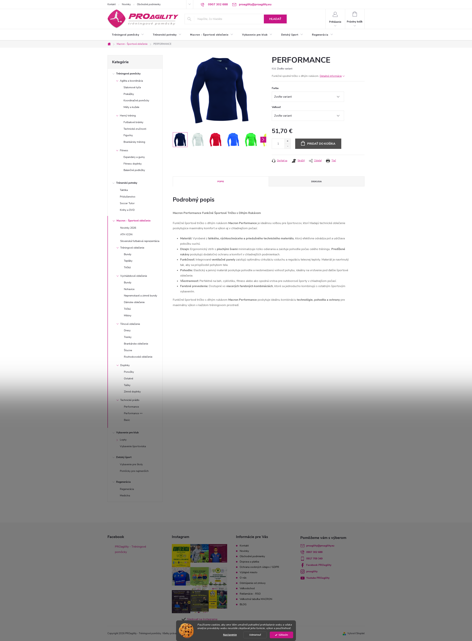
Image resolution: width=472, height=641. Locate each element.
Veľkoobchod (247, 588)
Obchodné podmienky (149, 4)
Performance (131, 406)
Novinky (126, 4)
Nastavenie (230, 635)
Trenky (127, 337)
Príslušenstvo (127, 196)
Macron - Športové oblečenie (133, 220)
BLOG (243, 604)
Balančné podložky (134, 170)
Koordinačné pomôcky (136, 100)
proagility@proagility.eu (320, 545)
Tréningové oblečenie (132, 247)
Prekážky (129, 94)
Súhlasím (283, 635)
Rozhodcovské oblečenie (138, 357)
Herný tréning (128, 115)
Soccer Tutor (127, 203)
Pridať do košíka (321, 144)
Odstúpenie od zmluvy (253, 583)
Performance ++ (133, 413)
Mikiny (127, 315)
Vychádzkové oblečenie (133, 276)
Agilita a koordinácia (131, 81)
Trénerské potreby (126, 183)
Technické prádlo (129, 400)
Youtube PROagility (317, 578)
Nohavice (129, 289)
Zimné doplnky (132, 391)
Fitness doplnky (133, 163)
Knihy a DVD (127, 210)
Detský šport (123, 457)
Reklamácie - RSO (250, 593)
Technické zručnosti (135, 129)
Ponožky (129, 372)
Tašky (127, 385)
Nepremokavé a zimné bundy (140, 295)
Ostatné (128, 378)
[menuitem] (127, 35)
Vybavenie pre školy (131, 464)
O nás (243, 577)
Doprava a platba (249, 561)
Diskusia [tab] (316, 181)
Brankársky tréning (134, 142)
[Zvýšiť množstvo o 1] (287, 141)
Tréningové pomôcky (128, 73)
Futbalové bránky (133, 122)
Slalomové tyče (132, 87)
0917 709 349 (314, 558)
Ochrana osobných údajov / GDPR (259, 567)
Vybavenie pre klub (127, 432)
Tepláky (128, 261)
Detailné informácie (331, 76)
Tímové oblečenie (130, 324)
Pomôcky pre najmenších (134, 471)
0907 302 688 (314, 552)
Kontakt (111, 4)
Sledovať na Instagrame (202, 619)
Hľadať (275, 19)
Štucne (128, 350)
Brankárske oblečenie (136, 343)
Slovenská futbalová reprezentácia (139, 241)
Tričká (127, 267)
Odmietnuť (255, 635)
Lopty (123, 439)
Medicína (125, 495)
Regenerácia (123, 482)
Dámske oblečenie (134, 302)
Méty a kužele (131, 107)
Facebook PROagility (318, 565)
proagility (311, 571)
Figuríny (128, 135)
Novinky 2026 (128, 228)
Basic (127, 420)
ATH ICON (126, 234)
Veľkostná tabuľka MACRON (256, 599)
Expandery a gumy (134, 157)
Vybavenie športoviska (133, 446)
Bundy (127, 254)
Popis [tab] (220, 181)
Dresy (127, 330)
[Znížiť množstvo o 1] (287, 146)
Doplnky (125, 365)
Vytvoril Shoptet (356, 633)
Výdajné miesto (248, 572)
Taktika (124, 190)
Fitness (124, 150)
